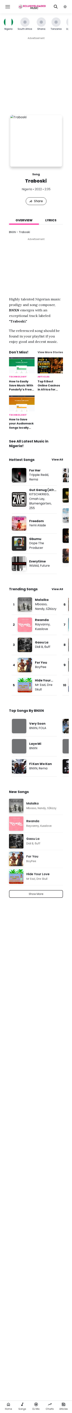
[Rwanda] (34, 625)
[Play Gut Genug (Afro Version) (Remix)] (19, 499)
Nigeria (27, 189)
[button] (65, 7)
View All (57, 459)
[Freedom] (34, 523)
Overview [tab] (24, 220)
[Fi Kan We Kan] (34, 766)
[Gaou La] (34, 645)
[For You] (34, 665)
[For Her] (34, 475)
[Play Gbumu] (19, 543)
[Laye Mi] (34, 746)
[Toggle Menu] (8, 7)
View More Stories (50, 352)
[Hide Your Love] (34, 685)
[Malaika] (34, 604)
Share (38, 201)
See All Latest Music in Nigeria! (28, 443)
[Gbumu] (34, 543)
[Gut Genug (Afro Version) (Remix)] (34, 499)
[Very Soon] (34, 726)
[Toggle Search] (55, 6)
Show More (36, 894)
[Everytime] (34, 564)
